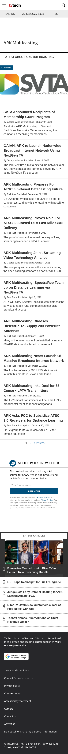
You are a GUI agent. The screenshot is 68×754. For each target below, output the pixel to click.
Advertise (9, 724)
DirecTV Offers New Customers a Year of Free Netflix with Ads (34, 607)
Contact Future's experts (18, 678)
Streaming (6, 67)
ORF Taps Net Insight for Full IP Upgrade (34, 582)
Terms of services (43, 497)
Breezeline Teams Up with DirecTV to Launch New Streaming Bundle (31, 570)
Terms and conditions (17, 670)
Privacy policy (12, 685)
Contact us (10, 716)
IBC (56, 13)
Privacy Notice (47, 500)
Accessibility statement (17, 701)
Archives (39, 443)
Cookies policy (12, 693)
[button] (4, 5)
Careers (8, 708)
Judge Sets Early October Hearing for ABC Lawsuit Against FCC (35, 593)
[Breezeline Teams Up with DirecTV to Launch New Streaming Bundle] (34, 558)
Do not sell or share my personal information (30, 731)
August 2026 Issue (33, 13)
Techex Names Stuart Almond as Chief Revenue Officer (32, 620)
